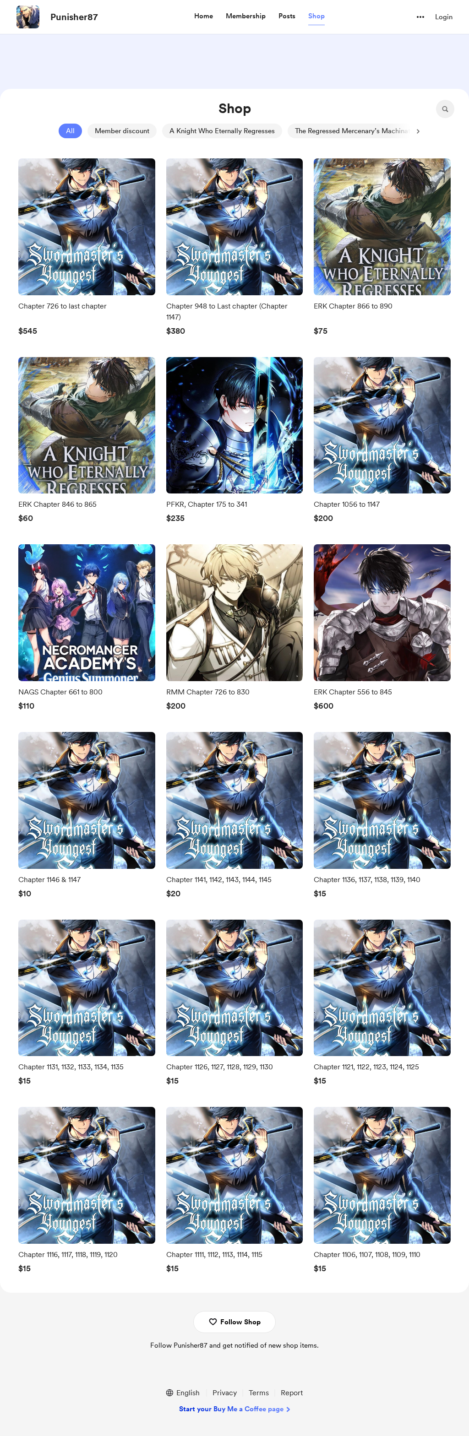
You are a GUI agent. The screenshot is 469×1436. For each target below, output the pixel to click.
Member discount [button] (122, 131)
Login (444, 17)
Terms (259, 1392)
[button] (203, 16)
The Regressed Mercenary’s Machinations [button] (359, 131)
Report (292, 1392)
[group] (87, 249)
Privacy (225, 1392)
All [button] (70, 131)
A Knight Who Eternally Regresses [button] (222, 131)
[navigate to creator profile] (27, 16)
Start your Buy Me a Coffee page (231, 1409)
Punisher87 (74, 16)
